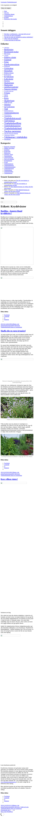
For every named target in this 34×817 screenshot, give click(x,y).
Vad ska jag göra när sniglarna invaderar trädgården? (18, 37)
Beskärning (8, 49)
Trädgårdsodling (12, 123)
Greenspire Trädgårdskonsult (9, 2)
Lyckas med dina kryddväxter (12, 40)
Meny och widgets (6, 8)
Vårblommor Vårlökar (9, 135)
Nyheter (7, 93)
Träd (6, 109)
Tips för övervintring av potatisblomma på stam (16, 181)
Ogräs (6, 95)
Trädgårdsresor (8, 173)
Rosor (6, 98)
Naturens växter (8, 154)
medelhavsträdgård (11, 87)
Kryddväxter (9, 76)
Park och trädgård (9, 159)
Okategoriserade (8, 157)
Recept (6, 96)
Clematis (6, 55)
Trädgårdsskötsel (13, 128)
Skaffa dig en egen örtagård (13, 331)
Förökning (7, 66)
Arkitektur (6, 47)
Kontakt (6, 17)
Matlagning (8, 85)
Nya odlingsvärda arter (8, 91)
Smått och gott (8, 102)
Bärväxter (7, 54)
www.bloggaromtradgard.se (8, 782)
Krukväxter (7, 74)
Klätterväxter (9, 73)
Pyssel (6, 162)
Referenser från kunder (10, 19)
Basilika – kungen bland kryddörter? (11, 212)
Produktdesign (8, 160)
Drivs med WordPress (7, 811)
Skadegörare (9, 100)
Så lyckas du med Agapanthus (12, 35)
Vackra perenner (12, 131)
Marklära (7, 81)
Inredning (7, 150)
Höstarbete (8, 71)
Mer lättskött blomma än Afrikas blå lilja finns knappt (16, 190)
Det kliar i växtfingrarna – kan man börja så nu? (17, 34)
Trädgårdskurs (9, 121)
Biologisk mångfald (9, 146)
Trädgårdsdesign (11, 113)
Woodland (7, 139)
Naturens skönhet (10, 89)
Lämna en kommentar (16, 327)
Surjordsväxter (9, 107)
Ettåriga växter (10, 57)
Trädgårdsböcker (8, 110)
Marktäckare (9, 83)
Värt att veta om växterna (11, 133)
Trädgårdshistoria (7, 114)
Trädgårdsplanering (12, 126)
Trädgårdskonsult (12, 118)
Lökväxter (8, 79)
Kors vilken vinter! (9, 479)
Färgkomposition (11, 64)
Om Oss (6, 12)
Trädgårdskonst (8, 116)
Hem (5, 11)
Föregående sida (5, 810)
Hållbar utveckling (9, 148)
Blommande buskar (11, 52)
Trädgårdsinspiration (9, 167)
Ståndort (7, 104)
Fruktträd (7, 60)
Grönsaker (8, 68)
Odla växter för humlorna (11, 38)
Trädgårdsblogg (8, 16)
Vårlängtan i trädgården (15, 137)
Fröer (6, 62)
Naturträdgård (8, 156)
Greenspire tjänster (9, 14)
